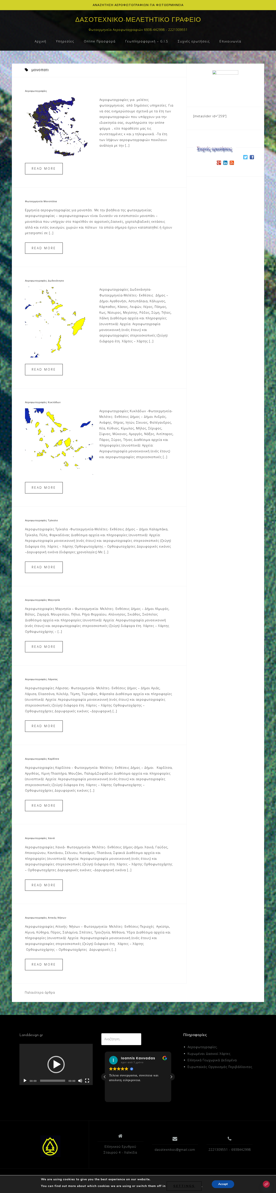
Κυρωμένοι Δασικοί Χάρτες (209, 1054)
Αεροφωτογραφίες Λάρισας (41, 679)
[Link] (266, 1184)
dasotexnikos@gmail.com (175, 1150)
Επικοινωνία (230, 41)
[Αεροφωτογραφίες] (59, 126)
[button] (56, 1064)
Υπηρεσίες (65, 41)
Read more (44, 168)
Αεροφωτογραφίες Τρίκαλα (41, 521)
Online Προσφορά (100, 41)
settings (184, 1186)
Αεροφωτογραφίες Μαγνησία (42, 600)
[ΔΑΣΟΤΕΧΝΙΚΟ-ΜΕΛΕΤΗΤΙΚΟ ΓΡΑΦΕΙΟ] (50, 1146)
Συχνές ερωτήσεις (194, 41)
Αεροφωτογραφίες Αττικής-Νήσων (45, 918)
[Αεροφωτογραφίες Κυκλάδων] (59, 442)
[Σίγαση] (80, 1081)
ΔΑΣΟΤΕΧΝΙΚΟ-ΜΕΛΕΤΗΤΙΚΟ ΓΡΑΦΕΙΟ (138, 20)
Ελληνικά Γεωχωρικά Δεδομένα (212, 1060)
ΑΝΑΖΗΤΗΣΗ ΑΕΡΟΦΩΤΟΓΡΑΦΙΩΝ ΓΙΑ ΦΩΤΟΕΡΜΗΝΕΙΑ (138, 5)
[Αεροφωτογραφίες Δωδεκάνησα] (59, 322)
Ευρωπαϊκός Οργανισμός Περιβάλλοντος (220, 1067)
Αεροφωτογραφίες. (203, 1047)
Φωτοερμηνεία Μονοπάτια (41, 201)
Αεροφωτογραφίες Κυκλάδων (43, 402)
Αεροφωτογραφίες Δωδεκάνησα (44, 281)
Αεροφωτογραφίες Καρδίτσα (42, 759)
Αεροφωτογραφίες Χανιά (40, 838)
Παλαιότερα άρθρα (40, 992)
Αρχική (40, 41)
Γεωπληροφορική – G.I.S (146, 41)
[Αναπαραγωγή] (25, 1081)
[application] (56, 1064)
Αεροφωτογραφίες (36, 91)
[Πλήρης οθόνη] (87, 1081)
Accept (223, 1184)
